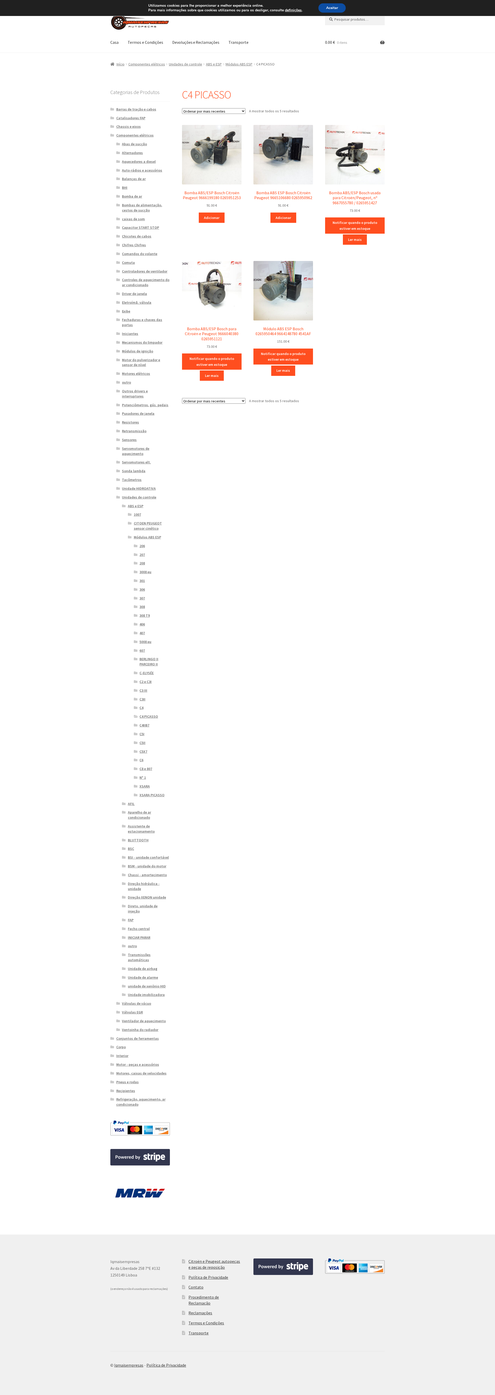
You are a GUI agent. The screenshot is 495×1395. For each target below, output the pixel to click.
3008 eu (145, 572)
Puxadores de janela (138, 413)
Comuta (128, 262)
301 (142, 580)
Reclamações (200, 1312)
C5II (142, 742)
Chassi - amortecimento (147, 875)
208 (142, 563)
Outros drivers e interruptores (135, 394)
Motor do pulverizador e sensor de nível (141, 362)
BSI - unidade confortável (148, 857)
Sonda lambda (133, 471)
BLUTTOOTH (138, 840)
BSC (131, 848)
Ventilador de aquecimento (144, 1021)
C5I (141, 734)
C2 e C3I (145, 681)
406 (142, 624)
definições (293, 10)
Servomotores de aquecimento (135, 451)
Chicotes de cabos (136, 236)
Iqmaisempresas (128, 1365)
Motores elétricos (136, 373)
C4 (141, 707)
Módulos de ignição (137, 351)
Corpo (121, 1047)
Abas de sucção (134, 144)
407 (142, 633)
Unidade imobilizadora (146, 994)
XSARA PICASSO (151, 795)
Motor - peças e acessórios (137, 1064)
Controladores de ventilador (144, 271)
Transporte (238, 42)
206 (142, 546)
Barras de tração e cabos (136, 109)
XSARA (144, 786)
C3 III (143, 690)
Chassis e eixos (128, 126)
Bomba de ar (132, 196)
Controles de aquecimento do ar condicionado (145, 282)
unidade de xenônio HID (147, 986)
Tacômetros (132, 479)
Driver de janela (134, 293)
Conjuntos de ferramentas (137, 1038)
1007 (137, 514)
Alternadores (132, 152)
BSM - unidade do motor (147, 866)
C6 (141, 760)
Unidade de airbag (142, 968)
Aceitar (332, 7)
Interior (122, 1055)
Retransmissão (134, 431)
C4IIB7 (144, 725)
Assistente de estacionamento (141, 829)
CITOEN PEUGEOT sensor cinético (148, 526)
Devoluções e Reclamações (195, 42)
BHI (124, 187)
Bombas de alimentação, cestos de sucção (142, 208)
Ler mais (355, 239)
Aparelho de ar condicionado (139, 815)
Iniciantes (130, 333)
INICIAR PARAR (139, 937)
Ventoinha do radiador (140, 1029)
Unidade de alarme (143, 977)
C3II (142, 699)
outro (126, 382)
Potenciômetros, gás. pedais (145, 405)
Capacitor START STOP (140, 227)
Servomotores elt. (136, 462)
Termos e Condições (145, 42)
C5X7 (143, 751)
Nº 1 (142, 777)
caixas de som (133, 219)
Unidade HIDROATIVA (139, 488)
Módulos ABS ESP (239, 64)
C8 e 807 (145, 768)
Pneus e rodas (127, 1082)
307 (142, 598)
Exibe (126, 311)
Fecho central (139, 928)
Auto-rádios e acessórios (142, 170)
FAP (131, 920)
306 (142, 589)
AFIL (131, 803)
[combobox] (355, 19)
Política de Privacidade (208, 1277)
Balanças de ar (134, 178)
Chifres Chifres (134, 245)
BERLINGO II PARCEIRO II (148, 661)
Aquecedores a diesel (139, 161)
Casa (114, 42)
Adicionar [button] (211, 217)
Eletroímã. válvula (136, 302)
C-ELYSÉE (146, 673)
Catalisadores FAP (130, 118)
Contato (195, 1287)
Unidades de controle (185, 64)
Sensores (129, 439)
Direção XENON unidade (147, 897)
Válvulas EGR (132, 1012)
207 (142, 554)
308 (142, 606)
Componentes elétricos (146, 64)
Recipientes (125, 1090)
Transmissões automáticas (139, 957)
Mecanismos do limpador (142, 342)
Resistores (130, 422)
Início (121, 64)
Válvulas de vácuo (136, 1003)
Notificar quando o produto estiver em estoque (355, 225)
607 (142, 650)
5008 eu (145, 641)
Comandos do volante (139, 253)
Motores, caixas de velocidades (141, 1073)
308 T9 (144, 615)
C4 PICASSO (148, 716)
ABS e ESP (214, 64)
